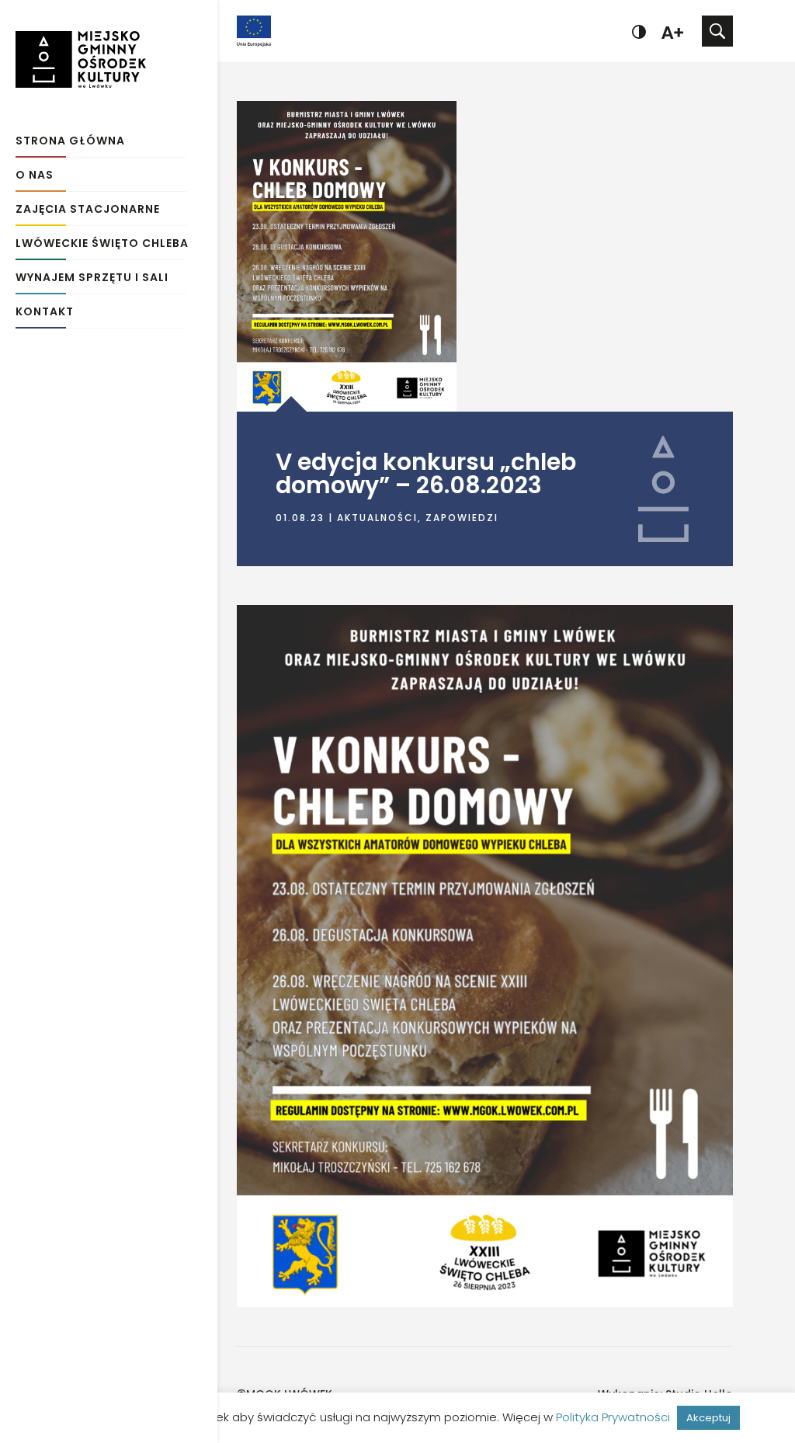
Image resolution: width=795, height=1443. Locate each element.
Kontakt (45, 312)
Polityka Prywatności (613, 1417)
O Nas (35, 176)
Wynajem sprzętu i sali (92, 278)
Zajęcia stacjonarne (88, 210)
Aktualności (377, 517)
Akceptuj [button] (708, 1417)
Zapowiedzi (461, 517)
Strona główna (70, 141)
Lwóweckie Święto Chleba (102, 244)
